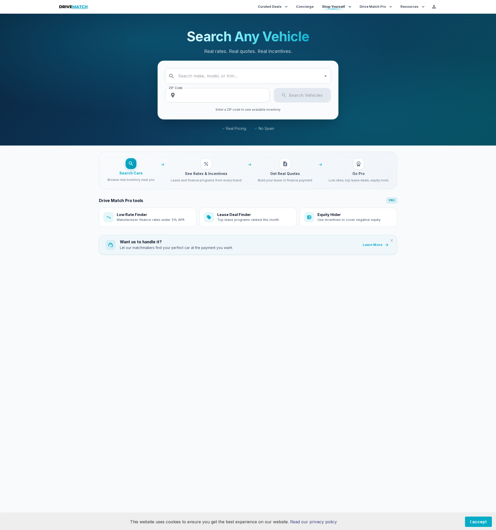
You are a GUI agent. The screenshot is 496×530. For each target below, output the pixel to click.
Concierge (305, 6)
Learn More (372, 245)
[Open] (325, 76)
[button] (147, 217)
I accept (478, 521)
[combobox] (249, 76)
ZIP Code (175, 88)
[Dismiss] (392, 240)
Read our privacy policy (313, 521)
